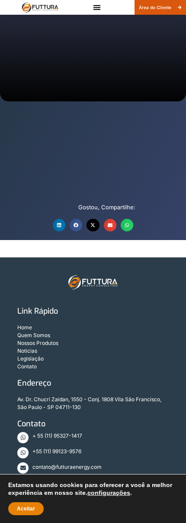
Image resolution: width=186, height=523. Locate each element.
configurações (108, 492)
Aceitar (26, 509)
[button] (97, 7)
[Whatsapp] (23, 437)
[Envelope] (23, 468)
